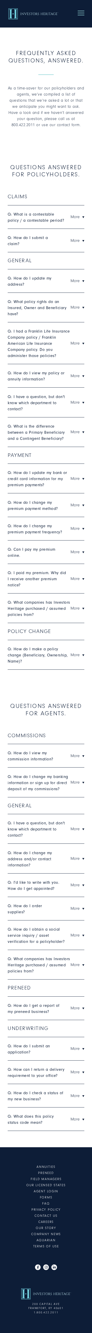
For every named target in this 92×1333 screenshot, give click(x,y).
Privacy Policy (46, 1209)
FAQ (46, 1203)
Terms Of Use (46, 1246)
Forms (46, 1197)
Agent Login (46, 1191)
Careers (46, 1222)
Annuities (46, 1167)
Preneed (46, 1173)
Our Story (46, 1228)
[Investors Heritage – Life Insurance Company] (33, 14)
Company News (46, 1234)
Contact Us (45, 1216)
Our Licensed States (45, 1185)
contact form (68, 125)
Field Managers (46, 1179)
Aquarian (46, 1240)
